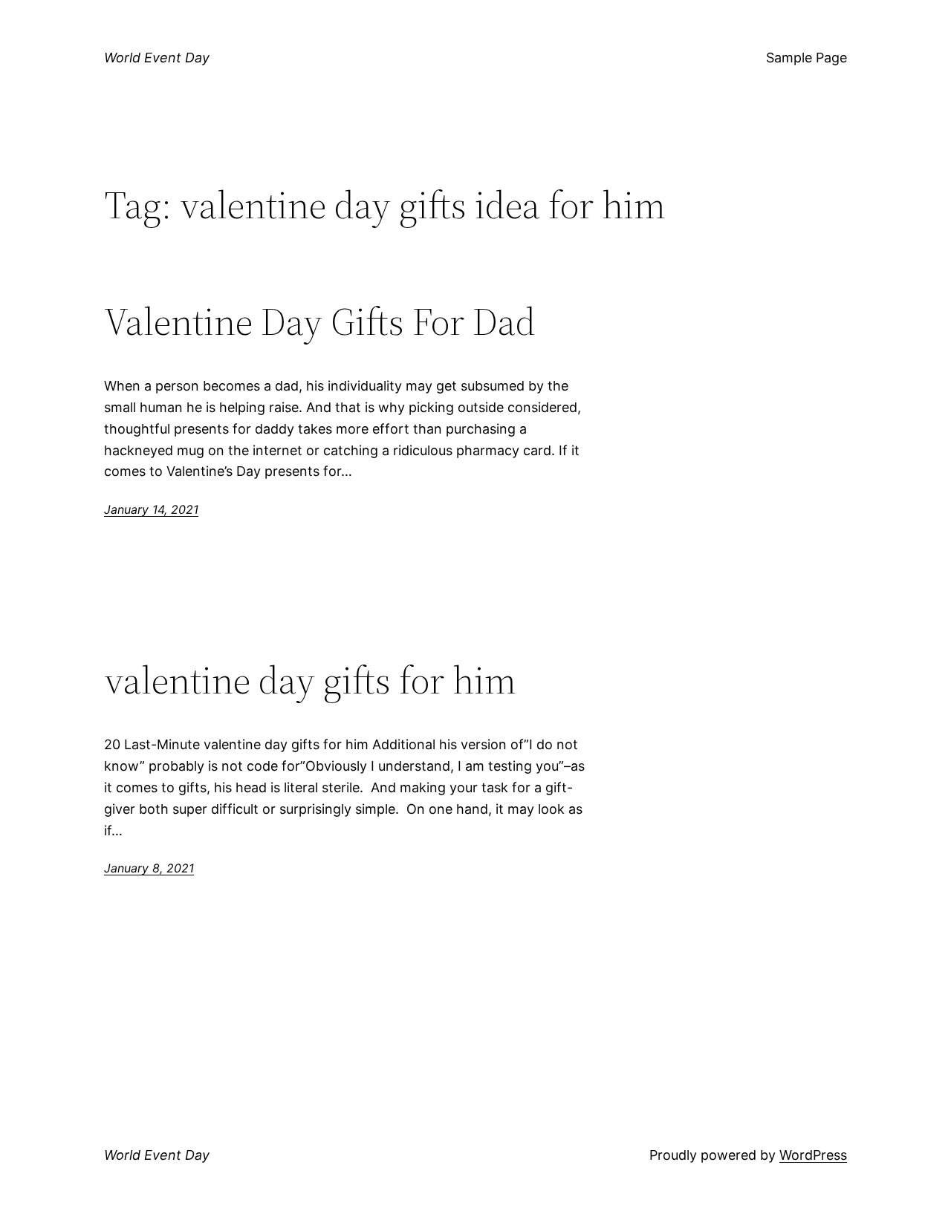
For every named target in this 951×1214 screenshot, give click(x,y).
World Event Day (157, 57)
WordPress (813, 1155)
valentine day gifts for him (310, 680)
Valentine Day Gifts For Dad (320, 321)
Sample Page (806, 57)
